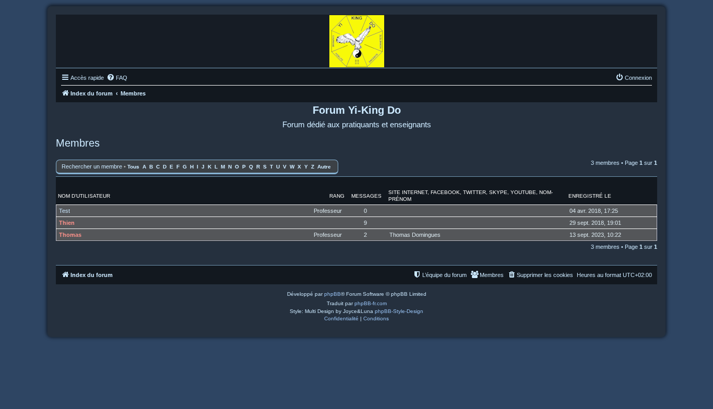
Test (64, 211)
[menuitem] (116, 77)
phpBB (332, 294)
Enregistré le (589, 196)
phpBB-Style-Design (399, 311)
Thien (67, 223)
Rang (336, 196)
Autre (324, 167)
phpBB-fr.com (370, 303)
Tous (133, 167)
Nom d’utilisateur (84, 196)
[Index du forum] (356, 38)
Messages (366, 196)
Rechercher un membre (92, 166)
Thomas (70, 235)
